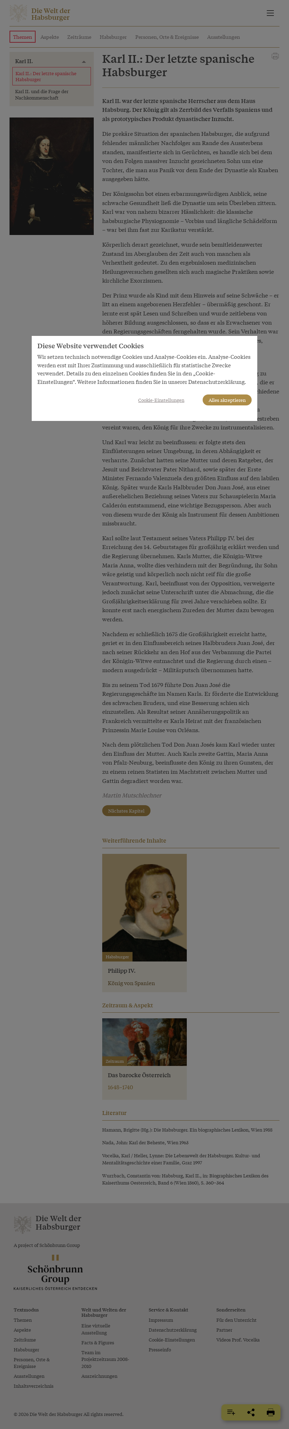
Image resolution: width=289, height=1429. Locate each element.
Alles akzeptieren (227, 400)
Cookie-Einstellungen (161, 400)
